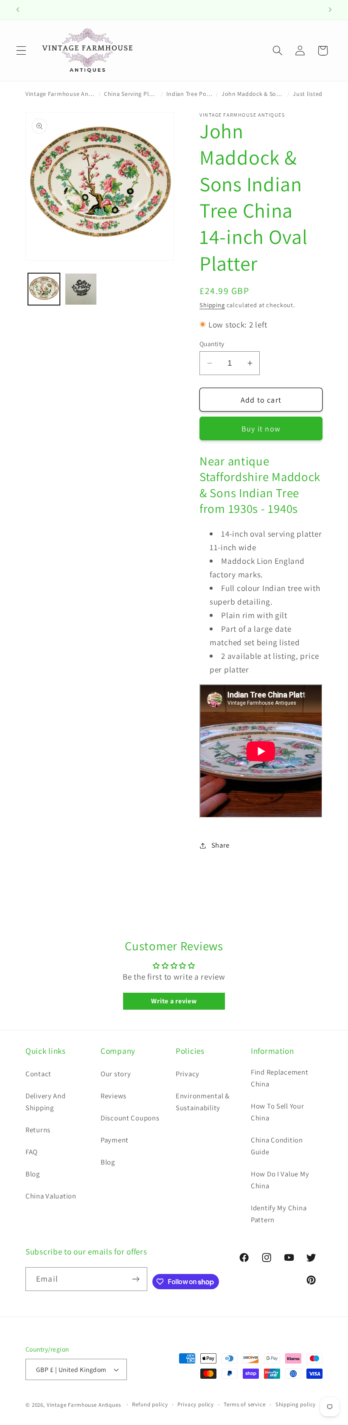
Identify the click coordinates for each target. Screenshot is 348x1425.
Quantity (212, 343)
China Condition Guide (277, 1145)
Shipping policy (295, 1404)
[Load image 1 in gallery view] (44, 289)
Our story (116, 1073)
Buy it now (261, 429)
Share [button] (220, 845)
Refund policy (150, 1404)
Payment (115, 1140)
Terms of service (244, 1404)
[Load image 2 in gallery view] (81, 289)
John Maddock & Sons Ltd (253, 94)
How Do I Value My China (280, 1179)
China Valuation (50, 1196)
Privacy (187, 1073)
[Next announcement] (330, 9)
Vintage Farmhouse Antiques (60, 94)
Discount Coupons (130, 1118)
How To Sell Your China (277, 1112)
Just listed (308, 94)
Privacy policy (195, 1404)
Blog (32, 1174)
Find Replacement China (280, 1078)
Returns (38, 1129)
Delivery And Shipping (45, 1101)
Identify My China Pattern (278, 1213)
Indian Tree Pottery (189, 94)
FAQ (31, 1151)
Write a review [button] (173, 1001)
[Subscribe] (135, 1279)
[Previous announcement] (17, 9)
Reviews (113, 1095)
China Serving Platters (130, 94)
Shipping (212, 305)
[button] (21, 50)
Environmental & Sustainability (203, 1101)
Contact (38, 1073)
